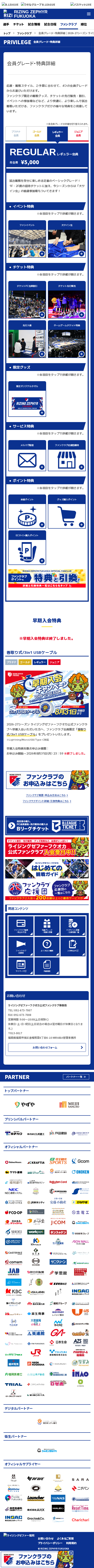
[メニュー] (88, 14)
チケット (18, 24)
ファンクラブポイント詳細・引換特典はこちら (46, 801)
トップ (6, 33)
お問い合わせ (45, 1538)
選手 (6, 24)
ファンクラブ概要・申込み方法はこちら (46, 795)
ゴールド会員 (36, 133)
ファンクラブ (68, 24)
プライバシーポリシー (50, 1543)
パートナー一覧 (74, 1076)
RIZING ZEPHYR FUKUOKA (30, 14)
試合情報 (34, 24)
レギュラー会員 (57, 133)
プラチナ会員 (16, 133)
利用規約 (71, 1543)
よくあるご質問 (65, 1538)
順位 (84, 24)
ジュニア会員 (78, 133)
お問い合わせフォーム (45, 1047)
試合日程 (50, 24)
